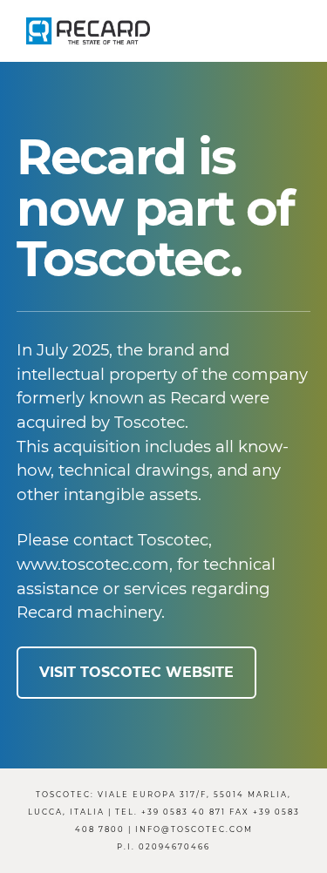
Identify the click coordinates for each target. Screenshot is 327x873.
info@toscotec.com (194, 829)
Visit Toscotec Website (136, 672)
